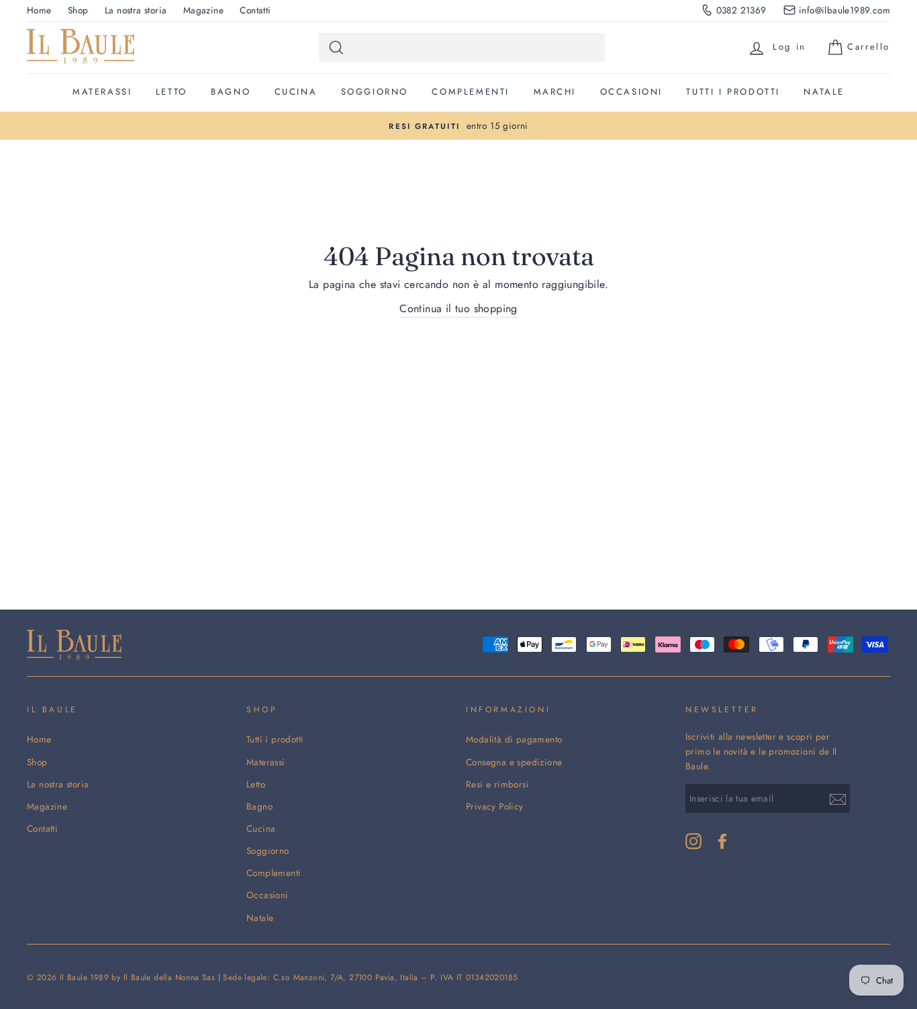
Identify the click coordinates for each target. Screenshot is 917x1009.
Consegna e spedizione (514, 762)
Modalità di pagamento (514, 739)
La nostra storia (135, 10)
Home (39, 10)
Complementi (471, 91)
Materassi (102, 91)
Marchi (555, 91)
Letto (171, 91)
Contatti (255, 10)
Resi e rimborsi (497, 784)
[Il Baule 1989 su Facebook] (722, 841)
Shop (78, 10)
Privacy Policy (495, 806)
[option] (458, 126)
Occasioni (631, 91)
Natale (824, 91)
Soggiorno (374, 91)
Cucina (296, 91)
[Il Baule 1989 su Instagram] (693, 841)
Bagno (230, 91)
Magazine (203, 10)
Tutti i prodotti (733, 91)
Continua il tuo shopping (458, 308)
